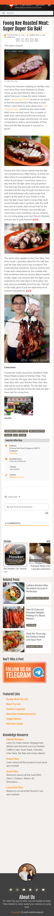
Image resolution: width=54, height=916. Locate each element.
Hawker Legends (15, 709)
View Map (13, 453)
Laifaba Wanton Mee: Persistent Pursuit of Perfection (37, 588)
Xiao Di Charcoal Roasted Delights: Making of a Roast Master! (35, 614)
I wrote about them (20, 99)
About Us (27, 897)
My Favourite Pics (37, 431)
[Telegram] (30, 890)
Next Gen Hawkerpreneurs (21, 714)
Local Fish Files (14, 787)
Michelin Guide (14, 723)
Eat (15, 435)
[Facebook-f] (11, 890)
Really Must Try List (17, 699)
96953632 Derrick (16, 477)
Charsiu (8, 435)
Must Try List (13, 704)
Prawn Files (12, 759)
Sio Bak (22, 435)
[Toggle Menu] (49, 5)
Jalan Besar (31, 625)
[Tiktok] (37, 890)
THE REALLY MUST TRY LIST (16, 431)
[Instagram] (17, 890)
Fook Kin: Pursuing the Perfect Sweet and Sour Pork (36, 636)
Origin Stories (13, 718)
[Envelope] (43, 890)
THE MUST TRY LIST (34, 646)
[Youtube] (24, 890)
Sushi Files (12, 771)
